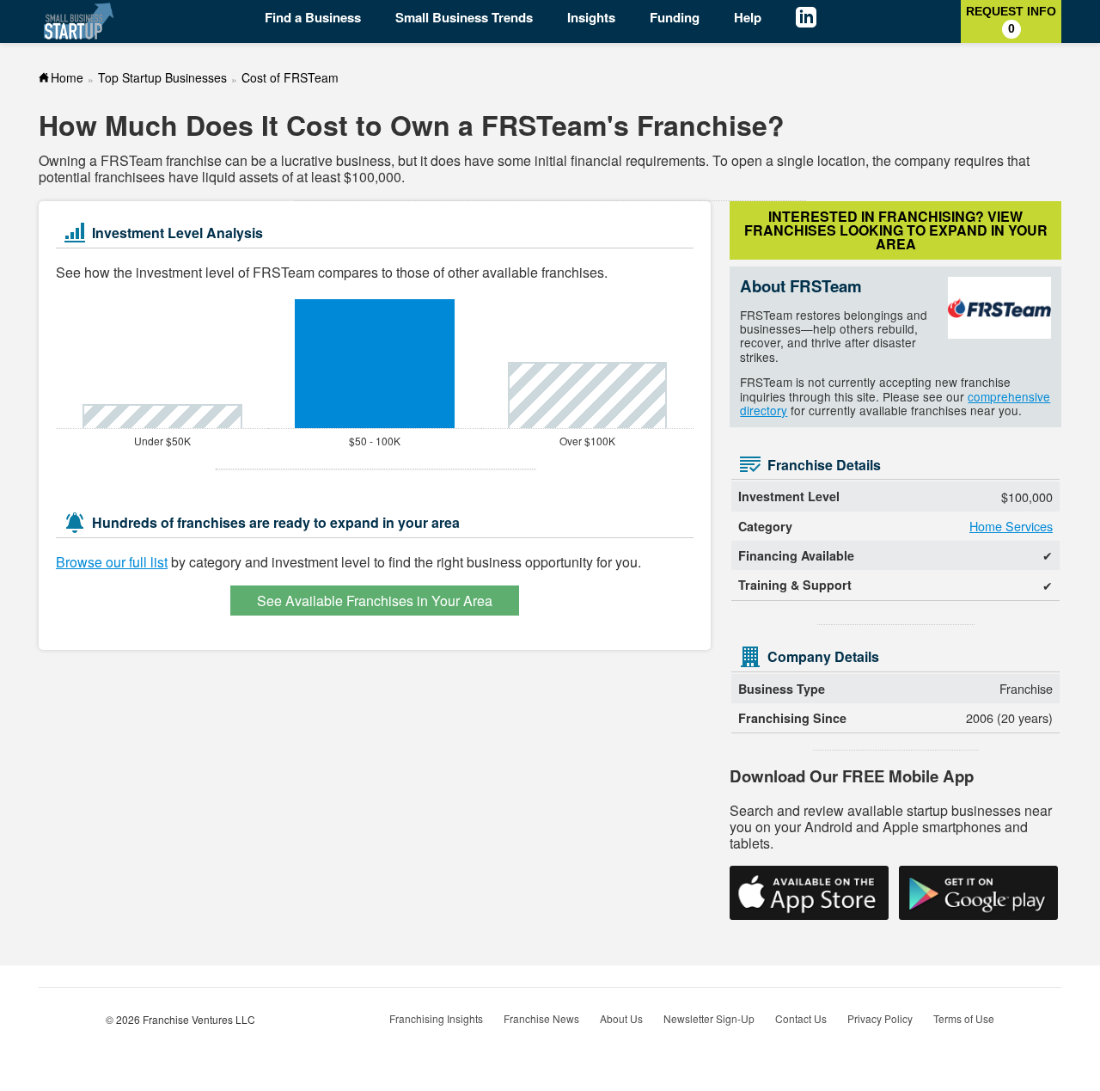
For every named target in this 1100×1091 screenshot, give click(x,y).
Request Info (1011, 19)
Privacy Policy (880, 1018)
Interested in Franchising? (896, 230)
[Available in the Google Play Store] (978, 893)
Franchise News (541, 1018)
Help (747, 17)
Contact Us (801, 1018)
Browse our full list (112, 562)
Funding (675, 17)
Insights (591, 17)
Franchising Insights (436, 1018)
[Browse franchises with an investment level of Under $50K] (162, 416)
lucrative (307, 160)
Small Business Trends (464, 17)
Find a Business (313, 17)
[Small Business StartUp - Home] (79, 21)
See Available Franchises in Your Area (374, 600)
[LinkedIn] (819, 19)
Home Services (1011, 526)
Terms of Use (963, 1018)
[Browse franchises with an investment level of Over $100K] (587, 395)
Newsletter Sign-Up (709, 1018)
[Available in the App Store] (809, 893)
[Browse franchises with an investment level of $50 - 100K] (374, 363)
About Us (621, 1018)
